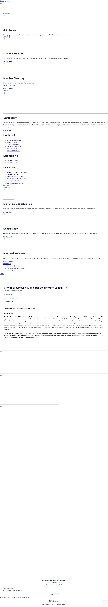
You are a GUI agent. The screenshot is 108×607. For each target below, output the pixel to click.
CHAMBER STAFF (12, 142)
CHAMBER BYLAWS (13, 174)
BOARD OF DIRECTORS (14, 140)
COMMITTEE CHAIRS (13, 144)
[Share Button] (66, 288)
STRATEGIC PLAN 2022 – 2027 (17, 172)
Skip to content (5, 1)
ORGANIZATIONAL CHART (15, 177)
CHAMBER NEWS (12, 160)
